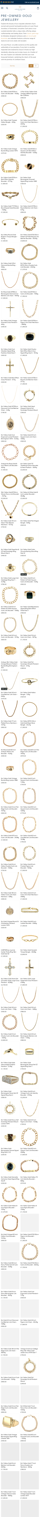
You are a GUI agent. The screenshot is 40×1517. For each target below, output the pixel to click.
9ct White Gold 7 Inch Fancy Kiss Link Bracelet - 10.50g (29, 1408)
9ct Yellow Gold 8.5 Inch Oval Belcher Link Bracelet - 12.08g (30, 837)
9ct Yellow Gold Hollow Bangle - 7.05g (28, 693)
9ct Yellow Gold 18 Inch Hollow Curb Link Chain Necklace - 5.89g (8, 894)
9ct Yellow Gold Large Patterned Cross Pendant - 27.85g (29, 980)
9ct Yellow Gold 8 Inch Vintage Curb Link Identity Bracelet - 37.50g (29, 1093)
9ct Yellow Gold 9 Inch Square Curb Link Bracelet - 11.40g (30, 780)
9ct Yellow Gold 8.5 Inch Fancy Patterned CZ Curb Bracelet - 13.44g (9, 1265)
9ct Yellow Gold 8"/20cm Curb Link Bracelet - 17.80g (29, 293)
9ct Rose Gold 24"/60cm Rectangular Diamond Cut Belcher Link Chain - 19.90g (10, 294)
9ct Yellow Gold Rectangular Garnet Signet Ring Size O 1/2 (10, 1150)
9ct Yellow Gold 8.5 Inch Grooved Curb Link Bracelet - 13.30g (30, 1436)
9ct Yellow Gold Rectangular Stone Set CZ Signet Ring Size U (9, 1093)
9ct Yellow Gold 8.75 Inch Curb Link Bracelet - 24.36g (10, 836)
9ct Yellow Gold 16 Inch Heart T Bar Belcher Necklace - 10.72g (8, 522)
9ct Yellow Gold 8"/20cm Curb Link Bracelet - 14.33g (10, 92)
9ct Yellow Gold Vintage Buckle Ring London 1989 (9, 779)
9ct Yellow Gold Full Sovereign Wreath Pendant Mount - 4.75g (29, 664)
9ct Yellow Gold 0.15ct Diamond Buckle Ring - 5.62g (8, 265)
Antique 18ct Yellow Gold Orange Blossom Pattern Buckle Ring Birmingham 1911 (9, 665)
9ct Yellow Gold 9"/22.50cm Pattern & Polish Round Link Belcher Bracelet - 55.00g (30, 236)
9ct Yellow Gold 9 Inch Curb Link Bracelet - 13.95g (10, 1378)
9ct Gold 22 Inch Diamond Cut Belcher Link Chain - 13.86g (9, 1322)
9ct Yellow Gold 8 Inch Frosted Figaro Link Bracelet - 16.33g (28, 866)
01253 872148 (34, 2)
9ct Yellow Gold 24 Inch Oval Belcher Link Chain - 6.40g (9, 694)
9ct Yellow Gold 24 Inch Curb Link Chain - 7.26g (9, 1008)
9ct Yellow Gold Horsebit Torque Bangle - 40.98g (29, 951)
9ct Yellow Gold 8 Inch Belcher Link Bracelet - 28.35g (8, 1465)
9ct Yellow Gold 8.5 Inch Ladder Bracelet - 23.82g (29, 922)
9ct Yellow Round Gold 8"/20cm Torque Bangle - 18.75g (9, 236)
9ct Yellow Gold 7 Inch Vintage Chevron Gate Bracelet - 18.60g (8, 1493)
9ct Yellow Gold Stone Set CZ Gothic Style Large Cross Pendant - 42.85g (10, 980)
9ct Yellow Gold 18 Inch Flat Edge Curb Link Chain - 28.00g (10, 1350)
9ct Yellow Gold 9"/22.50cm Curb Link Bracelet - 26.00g (30, 1264)
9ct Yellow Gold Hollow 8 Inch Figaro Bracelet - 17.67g (9, 1207)
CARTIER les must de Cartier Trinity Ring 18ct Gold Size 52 (8, 952)
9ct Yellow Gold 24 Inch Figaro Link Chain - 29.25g (29, 1321)
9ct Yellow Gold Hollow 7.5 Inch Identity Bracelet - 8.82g (29, 1179)
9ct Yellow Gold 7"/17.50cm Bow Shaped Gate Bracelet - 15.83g (10, 208)
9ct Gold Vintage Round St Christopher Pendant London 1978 (10, 923)
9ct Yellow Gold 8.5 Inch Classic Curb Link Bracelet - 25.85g (30, 1150)
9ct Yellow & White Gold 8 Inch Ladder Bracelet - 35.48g (29, 494)
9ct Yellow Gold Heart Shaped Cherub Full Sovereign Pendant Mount (29, 408)
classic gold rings (32, 33)
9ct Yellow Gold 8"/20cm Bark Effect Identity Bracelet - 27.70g (9, 179)
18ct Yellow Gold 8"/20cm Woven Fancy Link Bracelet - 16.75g (10, 494)
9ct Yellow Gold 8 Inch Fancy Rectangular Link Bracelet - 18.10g (8, 1293)
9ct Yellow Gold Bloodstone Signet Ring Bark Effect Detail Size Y (30, 608)
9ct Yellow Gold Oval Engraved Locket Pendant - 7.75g (30, 1293)
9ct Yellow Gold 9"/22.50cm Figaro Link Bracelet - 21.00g (30, 1236)
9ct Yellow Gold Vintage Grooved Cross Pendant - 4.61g (9, 322)
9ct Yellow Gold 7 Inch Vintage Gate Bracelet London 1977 (28, 1493)
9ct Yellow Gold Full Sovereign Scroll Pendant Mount (29, 1379)
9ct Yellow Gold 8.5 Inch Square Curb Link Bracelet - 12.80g (30, 809)
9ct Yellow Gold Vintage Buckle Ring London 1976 (9, 150)
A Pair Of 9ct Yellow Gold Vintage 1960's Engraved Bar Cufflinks (29, 93)
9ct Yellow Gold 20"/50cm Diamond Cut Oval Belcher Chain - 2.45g (9, 408)
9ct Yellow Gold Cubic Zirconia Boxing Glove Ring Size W (29, 551)
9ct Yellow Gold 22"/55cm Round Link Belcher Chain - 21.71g (29, 379)
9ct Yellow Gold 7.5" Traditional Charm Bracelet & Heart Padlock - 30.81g (29, 465)
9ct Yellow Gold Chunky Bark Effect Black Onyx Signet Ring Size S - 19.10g (29, 351)
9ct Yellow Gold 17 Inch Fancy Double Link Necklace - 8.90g (28, 1465)
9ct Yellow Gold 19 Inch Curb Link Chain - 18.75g (29, 636)
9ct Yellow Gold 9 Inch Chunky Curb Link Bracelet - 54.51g (10, 1036)
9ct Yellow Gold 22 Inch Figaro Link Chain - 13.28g (29, 1121)
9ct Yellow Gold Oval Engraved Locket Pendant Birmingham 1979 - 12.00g (10, 437)
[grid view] (31, 65)
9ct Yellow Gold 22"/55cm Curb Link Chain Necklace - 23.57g (30, 122)
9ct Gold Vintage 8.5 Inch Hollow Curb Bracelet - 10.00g (9, 1236)
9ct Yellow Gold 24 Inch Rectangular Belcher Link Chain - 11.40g (29, 1036)
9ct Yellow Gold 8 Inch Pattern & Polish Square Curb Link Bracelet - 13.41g (29, 580)
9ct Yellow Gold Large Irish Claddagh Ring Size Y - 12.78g (10, 580)
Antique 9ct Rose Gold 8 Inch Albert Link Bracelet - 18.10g (9, 465)
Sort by (12, 66)
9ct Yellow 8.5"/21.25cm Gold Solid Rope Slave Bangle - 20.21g (28, 723)
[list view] (35, 65)
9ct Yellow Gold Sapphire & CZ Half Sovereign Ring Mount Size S (10, 551)
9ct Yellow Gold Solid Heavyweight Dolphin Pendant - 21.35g (8, 1064)
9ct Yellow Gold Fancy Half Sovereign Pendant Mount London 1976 (10, 1122)
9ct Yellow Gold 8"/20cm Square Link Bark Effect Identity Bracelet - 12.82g (29, 150)
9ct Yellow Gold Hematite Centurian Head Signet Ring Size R (10, 1179)
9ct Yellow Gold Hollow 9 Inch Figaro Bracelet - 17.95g (29, 1207)
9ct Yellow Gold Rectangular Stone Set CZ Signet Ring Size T (29, 1064)
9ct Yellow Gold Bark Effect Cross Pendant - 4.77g (10, 378)
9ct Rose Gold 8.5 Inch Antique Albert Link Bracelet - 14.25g (8, 751)
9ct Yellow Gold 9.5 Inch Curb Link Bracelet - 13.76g (10, 636)
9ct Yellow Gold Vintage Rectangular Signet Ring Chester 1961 (9, 1436)
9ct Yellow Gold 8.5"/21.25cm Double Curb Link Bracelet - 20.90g (29, 265)
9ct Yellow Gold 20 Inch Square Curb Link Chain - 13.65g (29, 437)
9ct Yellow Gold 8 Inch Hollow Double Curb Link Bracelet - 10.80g (9, 866)
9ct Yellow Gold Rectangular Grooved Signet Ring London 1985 (29, 179)
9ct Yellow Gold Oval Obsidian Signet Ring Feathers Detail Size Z (8, 351)
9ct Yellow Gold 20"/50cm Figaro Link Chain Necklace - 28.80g (29, 322)
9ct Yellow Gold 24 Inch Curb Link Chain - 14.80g (29, 1008)
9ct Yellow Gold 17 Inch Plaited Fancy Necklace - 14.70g (9, 723)
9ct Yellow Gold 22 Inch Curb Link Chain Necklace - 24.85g (30, 894)
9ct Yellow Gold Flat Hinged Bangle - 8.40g (30, 522)
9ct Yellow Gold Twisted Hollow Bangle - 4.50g (9, 121)
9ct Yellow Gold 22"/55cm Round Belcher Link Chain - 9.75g (29, 208)
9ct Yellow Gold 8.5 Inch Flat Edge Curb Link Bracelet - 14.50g (30, 751)
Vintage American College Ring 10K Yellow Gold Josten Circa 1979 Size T (29, 1350)
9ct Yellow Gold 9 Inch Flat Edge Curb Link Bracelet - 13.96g (10, 1408)
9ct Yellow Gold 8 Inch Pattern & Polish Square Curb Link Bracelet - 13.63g (10, 608)
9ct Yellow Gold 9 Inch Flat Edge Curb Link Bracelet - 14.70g (10, 809)
